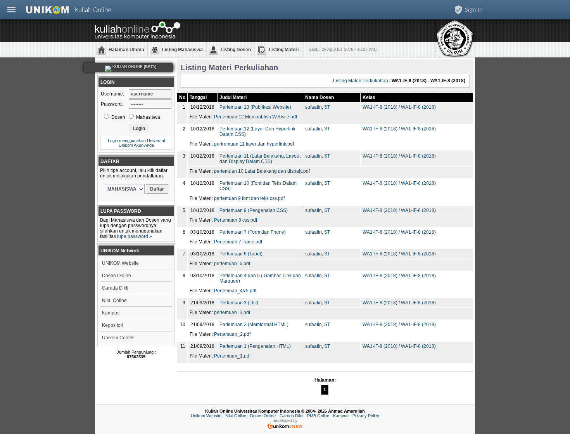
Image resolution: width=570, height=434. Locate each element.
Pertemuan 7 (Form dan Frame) (252, 232)
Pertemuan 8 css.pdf (235, 220)
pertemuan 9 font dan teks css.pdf (249, 198)
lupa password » (134, 236)
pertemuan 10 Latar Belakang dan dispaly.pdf (262, 171)
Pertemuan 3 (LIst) (238, 303)
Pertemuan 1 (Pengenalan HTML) (255, 346)
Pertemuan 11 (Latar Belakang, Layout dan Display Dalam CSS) (260, 158)
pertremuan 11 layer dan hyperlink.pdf (254, 144)
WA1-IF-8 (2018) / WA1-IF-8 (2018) (399, 107)
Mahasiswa (147, 117)
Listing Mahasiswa (182, 49)
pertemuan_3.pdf (232, 312)
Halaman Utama (126, 49)
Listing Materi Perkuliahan (360, 80)
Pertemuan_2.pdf (232, 334)
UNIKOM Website (120, 263)
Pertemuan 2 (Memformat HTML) (253, 324)
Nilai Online (114, 300)
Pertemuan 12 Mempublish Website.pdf (255, 117)
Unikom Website (206, 415)
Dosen (117, 117)
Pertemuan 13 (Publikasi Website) (255, 107)
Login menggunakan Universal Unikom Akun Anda (136, 143)
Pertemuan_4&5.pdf (235, 290)
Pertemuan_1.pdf (232, 356)
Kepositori (112, 325)
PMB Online (318, 415)
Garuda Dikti (115, 288)
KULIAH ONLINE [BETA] (133, 66)
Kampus (110, 313)
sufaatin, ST (317, 107)
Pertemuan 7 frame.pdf (238, 242)
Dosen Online (116, 275)
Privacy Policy (365, 415)
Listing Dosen (236, 49)
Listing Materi (284, 49)
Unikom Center (118, 337)
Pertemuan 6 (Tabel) (241, 254)
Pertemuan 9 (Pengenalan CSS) (253, 210)
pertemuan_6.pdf (232, 263)
